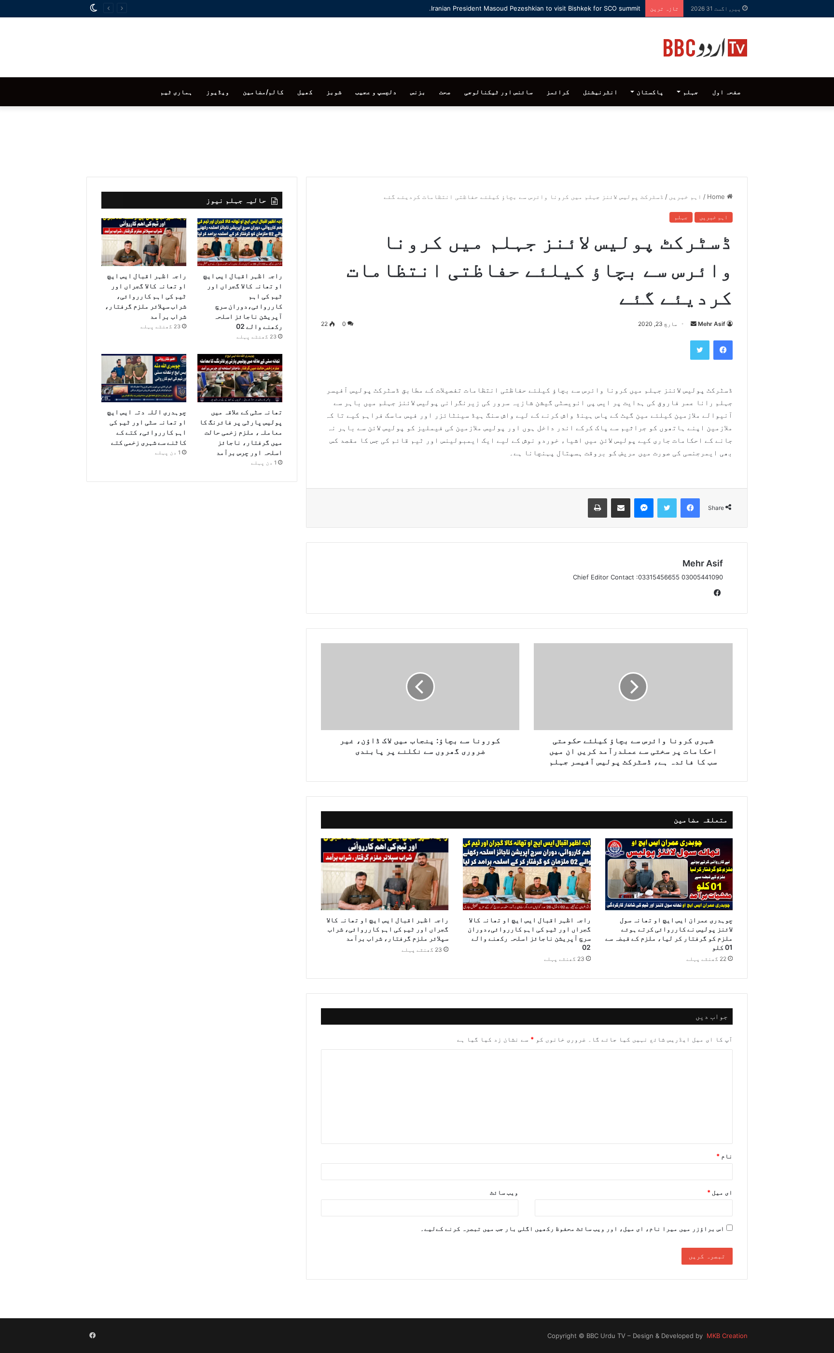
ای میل (720, 1192)
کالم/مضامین (263, 92)
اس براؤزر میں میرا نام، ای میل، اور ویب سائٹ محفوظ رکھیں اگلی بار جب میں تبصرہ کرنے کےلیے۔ (572, 1228)
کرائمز (558, 92)
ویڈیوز (217, 92)
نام (724, 1156)
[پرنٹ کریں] (597, 508)
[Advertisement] (417, 139)
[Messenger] (643, 508)
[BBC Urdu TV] (705, 47)
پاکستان (650, 92)
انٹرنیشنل (600, 92)
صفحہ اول (726, 92)
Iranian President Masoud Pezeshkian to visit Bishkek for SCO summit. (534, 8)
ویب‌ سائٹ (504, 1192)
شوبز (334, 92)
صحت (445, 92)
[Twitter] (699, 350)
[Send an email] (693, 323)
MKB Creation (726, 1335)
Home (717, 196)
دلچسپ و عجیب (376, 92)
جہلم (690, 92)
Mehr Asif (711, 323)
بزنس (418, 92)
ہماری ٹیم (176, 92)
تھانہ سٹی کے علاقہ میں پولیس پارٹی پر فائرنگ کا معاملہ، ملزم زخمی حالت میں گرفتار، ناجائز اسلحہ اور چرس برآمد (240, 432)
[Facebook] (723, 350)
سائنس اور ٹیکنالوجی (498, 92)
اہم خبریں (685, 196)
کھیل (305, 92)
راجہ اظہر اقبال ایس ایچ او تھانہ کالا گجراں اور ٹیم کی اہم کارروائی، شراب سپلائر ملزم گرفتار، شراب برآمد (387, 929)
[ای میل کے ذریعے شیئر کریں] (620, 508)
